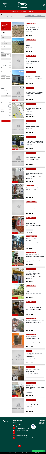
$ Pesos (3, 54)
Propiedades (23, 11)
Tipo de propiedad (5, 41)
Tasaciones (15, 11)
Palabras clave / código (6, 94)
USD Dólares (8, 55)
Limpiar (8, 24)
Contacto (31, 11)
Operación (3, 35)
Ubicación (3, 46)
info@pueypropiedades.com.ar (22, 435)
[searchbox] (6, 43)
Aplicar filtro (6, 121)
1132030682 (18, 433)
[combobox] (6, 43)
